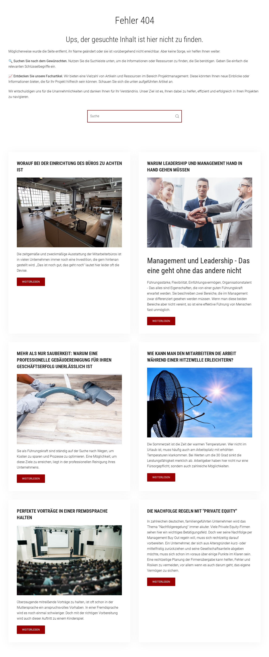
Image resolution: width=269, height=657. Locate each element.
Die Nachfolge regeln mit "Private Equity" (192, 511)
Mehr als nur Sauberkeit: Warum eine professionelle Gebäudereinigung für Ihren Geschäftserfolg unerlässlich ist (64, 360)
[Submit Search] (177, 116)
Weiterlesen (31, 281)
